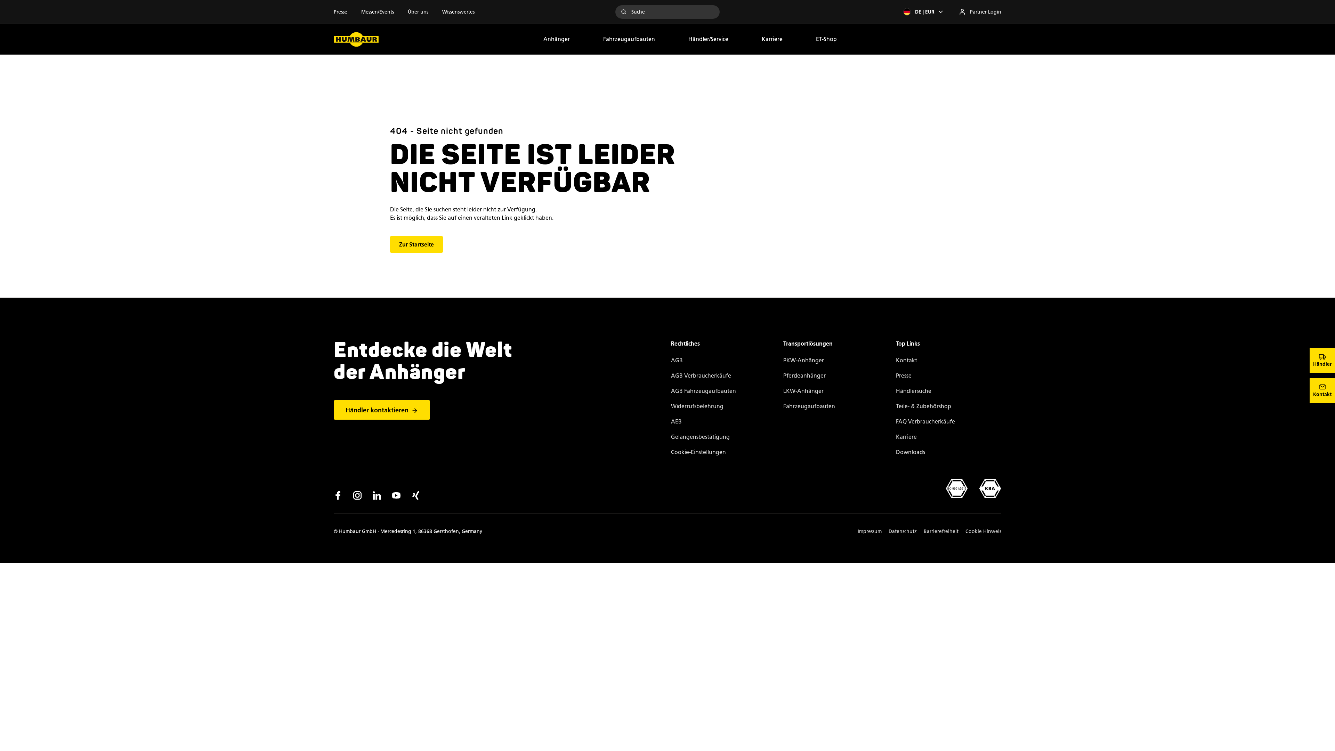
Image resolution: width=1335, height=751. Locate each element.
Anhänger (556, 39)
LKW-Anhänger (803, 391)
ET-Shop (826, 39)
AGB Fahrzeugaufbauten (703, 391)
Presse (340, 12)
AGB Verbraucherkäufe (701, 375)
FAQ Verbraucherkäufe (925, 421)
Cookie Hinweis (983, 531)
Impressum (870, 531)
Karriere (772, 39)
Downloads (910, 452)
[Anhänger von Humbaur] (356, 39)
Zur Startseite (416, 244)
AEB (676, 421)
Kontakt (906, 360)
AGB (677, 360)
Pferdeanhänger (804, 375)
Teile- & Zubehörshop (923, 406)
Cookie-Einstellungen (698, 452)
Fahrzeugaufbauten (629, 39)
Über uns (418, 12)
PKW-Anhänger (803, 360)
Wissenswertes (458, 12)
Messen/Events (377, 12)
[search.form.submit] (623, 12)
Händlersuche (913, 391)
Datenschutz (903, 531)
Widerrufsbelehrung (697, 406)
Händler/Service (708, 39)
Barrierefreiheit (941, 531)
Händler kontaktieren (377, 410)
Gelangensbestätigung (700, 437)
